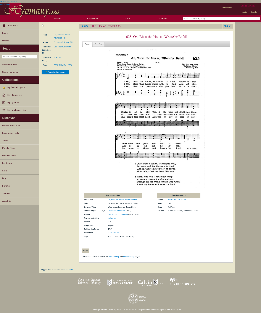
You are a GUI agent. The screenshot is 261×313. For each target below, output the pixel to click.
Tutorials (6, 193)
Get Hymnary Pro (174, 309)
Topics (5, 140)
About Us (6, 201)
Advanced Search (10, 64)
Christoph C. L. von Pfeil (63, 42)
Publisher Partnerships (151, 309)
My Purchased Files (16, 110)
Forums (6, 186)
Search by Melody (10, 72)
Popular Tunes (9, 156)
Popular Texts (8, 148)
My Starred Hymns (16, 87)
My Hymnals (13, 102)
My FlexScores (14, 95)
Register (253, 12)
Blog (4, 178)
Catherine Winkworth (62, 47)
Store (127, 18)
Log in (244, 12)
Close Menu (12, 25)
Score (87, 44)
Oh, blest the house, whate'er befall (122, 200)
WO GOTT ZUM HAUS (63, 65)
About (95, 309)
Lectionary (7, 163)
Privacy (112, 309)
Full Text (98, 44)
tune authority (128, 257)
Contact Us (120, 309)
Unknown (57, 57)
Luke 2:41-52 (113, 233)
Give (164, 309)
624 (86, 26)
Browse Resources (11, 125)
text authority (114, 257)
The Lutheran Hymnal (103, 26)
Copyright (103, 309)
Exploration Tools (10, 133)
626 (226, 26)
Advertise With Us (133, 309)
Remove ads (227, 8)
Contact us (68, 270)
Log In (5, 33)
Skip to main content (8, 1)
